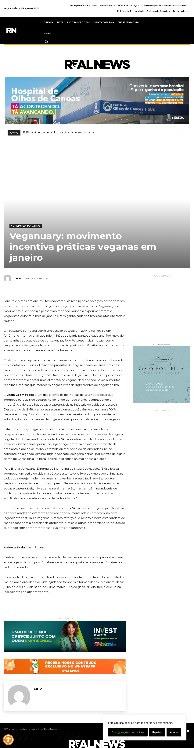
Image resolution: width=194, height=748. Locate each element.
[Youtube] (188, 731)
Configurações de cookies (128, 732)
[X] (60, 289)
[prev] (178, 133)
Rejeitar (157, 732)
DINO (19, 278)
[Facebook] (51, 289)
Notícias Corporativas (26, 226)
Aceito (174, 732)
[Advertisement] (161, 306)
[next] (184, 133)
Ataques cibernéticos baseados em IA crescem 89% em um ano (66, 132)
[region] (144, 727)
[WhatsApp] (77, 289)
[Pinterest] (69, 289)
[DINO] (8, 278)
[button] (46, 41)
